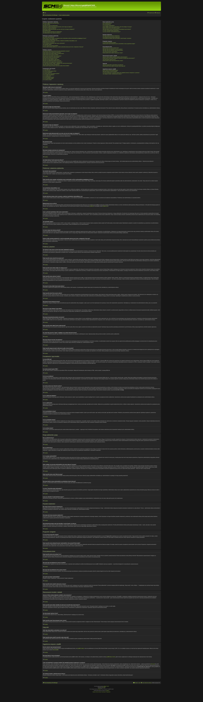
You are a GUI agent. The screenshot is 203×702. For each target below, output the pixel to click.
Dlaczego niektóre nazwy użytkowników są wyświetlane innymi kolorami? (117, 29)
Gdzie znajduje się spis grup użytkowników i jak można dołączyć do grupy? (117, 26)
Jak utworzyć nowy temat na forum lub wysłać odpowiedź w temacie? (56, 51)
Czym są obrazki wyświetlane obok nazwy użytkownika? (54, 43)
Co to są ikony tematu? (47, 79)
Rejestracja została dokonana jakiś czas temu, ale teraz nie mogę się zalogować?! (58, 29)
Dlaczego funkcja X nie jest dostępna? (110, 71)
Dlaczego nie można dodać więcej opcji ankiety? (52, 55)
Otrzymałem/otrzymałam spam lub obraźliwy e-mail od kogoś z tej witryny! (117, 38)
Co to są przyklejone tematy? (48, 77)
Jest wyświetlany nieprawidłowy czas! (50, 39)
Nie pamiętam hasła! (47, 30)
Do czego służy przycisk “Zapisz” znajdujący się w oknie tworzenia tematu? (57, 63)
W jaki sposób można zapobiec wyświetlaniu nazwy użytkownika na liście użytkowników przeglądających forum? (64, 38)
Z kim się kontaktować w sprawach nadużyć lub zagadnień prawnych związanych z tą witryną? (121, 72)
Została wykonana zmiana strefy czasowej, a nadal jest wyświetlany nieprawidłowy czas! (60, 40)
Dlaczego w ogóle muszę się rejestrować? (51, 23)
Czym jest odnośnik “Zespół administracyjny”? (112, 31)
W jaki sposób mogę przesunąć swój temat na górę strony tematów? (56, 65)
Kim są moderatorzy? (107, 24)
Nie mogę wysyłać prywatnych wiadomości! (111, 35)
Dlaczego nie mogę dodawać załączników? (51, 59)
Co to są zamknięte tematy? (48, 78)
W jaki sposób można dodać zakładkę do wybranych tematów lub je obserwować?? (119, 58)
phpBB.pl (92, 206)
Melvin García (106, 686)
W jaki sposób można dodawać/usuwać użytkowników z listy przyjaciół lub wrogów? (119, 43)
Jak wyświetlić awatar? (47, 44)
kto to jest (153, 664)
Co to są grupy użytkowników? (109, 25)
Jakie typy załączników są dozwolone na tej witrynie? (113, 64)
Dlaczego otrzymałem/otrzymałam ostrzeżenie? (52, 60)
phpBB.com (105, 206)
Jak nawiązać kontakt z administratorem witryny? (112, 73)
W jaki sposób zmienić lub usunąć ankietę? (51, 57)
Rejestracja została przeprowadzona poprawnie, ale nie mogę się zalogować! (57, 26)
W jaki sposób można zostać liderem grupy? (111, 27)
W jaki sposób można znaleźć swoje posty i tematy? (113, 52)
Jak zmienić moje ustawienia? (48, 37)
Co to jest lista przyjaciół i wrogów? (109, 42)
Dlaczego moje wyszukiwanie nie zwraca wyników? (113, 49)
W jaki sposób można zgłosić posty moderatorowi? (52, 62)
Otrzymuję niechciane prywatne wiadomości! (111, 37)
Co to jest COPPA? (46, 24)
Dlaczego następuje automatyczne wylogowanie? (52, 31)
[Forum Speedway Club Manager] (53, 6)
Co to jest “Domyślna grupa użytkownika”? (111, 30)
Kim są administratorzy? (107, 23)
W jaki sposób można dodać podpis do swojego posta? (53, 53)
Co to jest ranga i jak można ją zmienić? (50, 45)
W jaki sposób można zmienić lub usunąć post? (52, 52)
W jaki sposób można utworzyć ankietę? (50, 54)
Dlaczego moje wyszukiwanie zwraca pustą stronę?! (113, 50)
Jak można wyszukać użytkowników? (110, 51)
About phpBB (55, 649)
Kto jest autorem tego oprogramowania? (110, 70)
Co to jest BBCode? (46, 69)
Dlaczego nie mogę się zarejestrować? (50, 25)
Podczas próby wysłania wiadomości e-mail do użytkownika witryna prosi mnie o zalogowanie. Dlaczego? (63, 46)
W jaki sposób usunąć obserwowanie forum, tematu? (113, 60)
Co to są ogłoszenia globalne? (48, 74)
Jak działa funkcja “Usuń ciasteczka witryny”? (52, 32)
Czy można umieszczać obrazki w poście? (51, 73)
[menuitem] (44, 13)
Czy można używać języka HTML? (49, 71)
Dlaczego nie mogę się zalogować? (49, 27)
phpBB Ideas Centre (110, 656)
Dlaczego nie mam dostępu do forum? (50, 58)
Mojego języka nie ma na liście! (49, 41)
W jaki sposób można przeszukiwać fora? (111, 47)
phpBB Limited (81, 648)
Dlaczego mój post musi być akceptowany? (51, 64)
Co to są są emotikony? (47, 72)
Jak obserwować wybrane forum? (109, 59)
